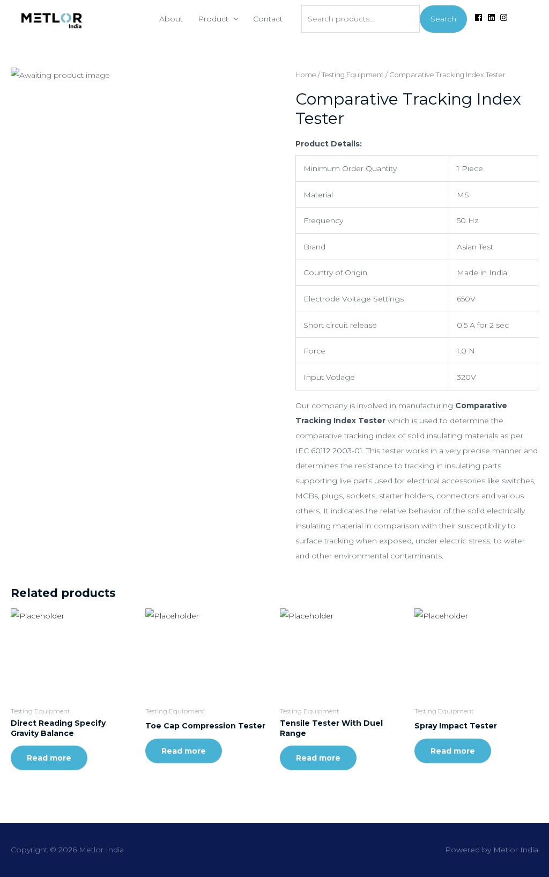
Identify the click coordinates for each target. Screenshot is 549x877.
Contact (268, 19)
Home (305, 75)
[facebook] (479, 17)
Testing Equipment (353, 75)
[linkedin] (492, 17)
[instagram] (505, 17)
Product (213, 19)
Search (443, 19)
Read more (49, 758)
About (171, 19)
